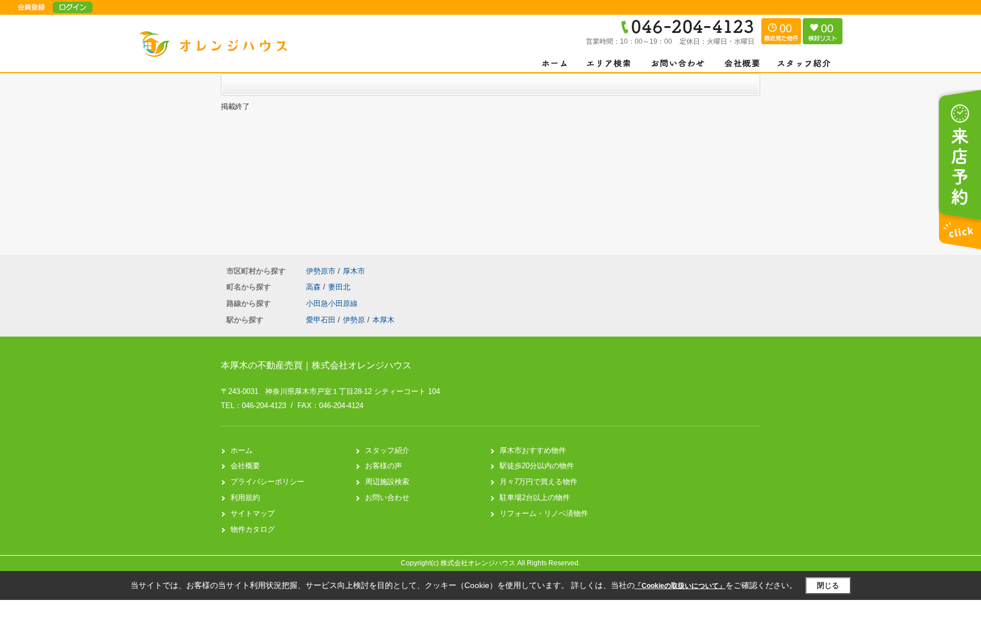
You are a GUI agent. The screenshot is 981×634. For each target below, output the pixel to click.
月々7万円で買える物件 (538, 481)
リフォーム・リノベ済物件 (544, 513)
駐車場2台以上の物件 (535, 497)
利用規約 (245, 497)
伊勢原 (354, 320)
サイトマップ (252, 513)
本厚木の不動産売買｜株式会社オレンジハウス (316, 365)
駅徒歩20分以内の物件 (537, 465)
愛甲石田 (321, 320)
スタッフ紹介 (387, 450)
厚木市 (354, 271)
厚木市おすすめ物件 (533, 450)
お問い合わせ (387, 497)
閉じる (828, 585)
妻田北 (339, 287)
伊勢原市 (321, 271)
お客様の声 (383, 465)
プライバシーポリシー (267, 481)
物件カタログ (252, 529)
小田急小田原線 (332, 303)
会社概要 (245, 465)
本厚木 (383, 320)
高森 (314, 287)
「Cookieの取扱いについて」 (680, 586)
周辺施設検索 (387, 481)
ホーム (241, 450)
